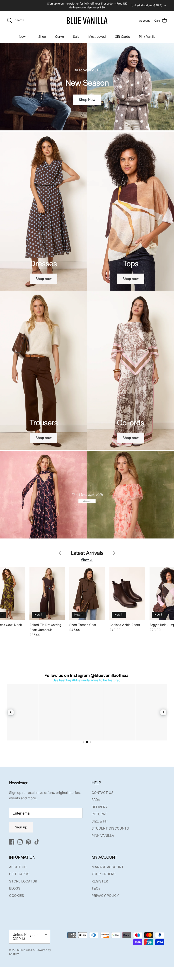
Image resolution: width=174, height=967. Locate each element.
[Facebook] (11, 842)
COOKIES (16, 895)
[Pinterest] (28, 842)
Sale (76, 36)
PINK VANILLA (103, 835)
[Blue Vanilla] (87, 20)
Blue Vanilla (26, 950)
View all (87, 559)
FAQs (96, 800)
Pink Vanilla (147, 36)
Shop (42, 36)
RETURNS (100, 814)
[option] (87, 86)
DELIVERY (100, 807)
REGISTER (100, 881)
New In (24, 36)
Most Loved (97, 36)
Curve (59, 36)
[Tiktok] (36, 842)
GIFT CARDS (19, 874)
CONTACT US (103, 792)
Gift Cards (122, 36)
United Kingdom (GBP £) (146, 5)
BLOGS (14, 888)
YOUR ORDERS (104, 874)
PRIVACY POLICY (105, 895)
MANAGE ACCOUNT (108, 867)
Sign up (21, 827)
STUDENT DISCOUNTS (110, 828)
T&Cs (96, 888)
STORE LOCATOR (23, 881)
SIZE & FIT (100, 821)
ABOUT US (18, 867)
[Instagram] (20, 842)
